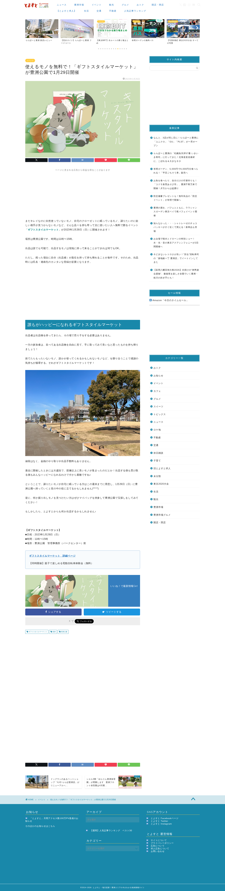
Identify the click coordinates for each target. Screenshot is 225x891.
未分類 (157, 476)
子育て (157, 460)
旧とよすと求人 (162, 468)
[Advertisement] (82, 192)
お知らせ (158, 375)
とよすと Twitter (159, 821)
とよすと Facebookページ (164, 818)
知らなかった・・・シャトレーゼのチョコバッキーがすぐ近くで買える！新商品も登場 (175, 227)
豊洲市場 (79, 4)
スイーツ (158, 406)
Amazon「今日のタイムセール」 (170, 300)
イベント (96, 4)
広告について (158, 846)
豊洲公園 (64, 632)
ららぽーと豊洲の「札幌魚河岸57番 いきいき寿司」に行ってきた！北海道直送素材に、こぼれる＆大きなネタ (176, 157)
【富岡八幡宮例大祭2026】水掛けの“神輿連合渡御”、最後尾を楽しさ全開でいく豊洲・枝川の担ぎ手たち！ (176, 274)
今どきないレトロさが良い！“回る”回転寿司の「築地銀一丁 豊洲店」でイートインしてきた (176, 258)
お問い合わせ (158, 851)
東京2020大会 (161, 483)
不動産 (112, 10)
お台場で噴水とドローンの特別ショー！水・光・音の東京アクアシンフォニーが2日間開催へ (176, 243)
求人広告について (160, 848)
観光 (111, 4)
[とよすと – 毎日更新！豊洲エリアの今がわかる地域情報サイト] (37, 8)
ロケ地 (157, 429)
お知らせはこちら (46, 826)
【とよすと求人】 (66, 10)
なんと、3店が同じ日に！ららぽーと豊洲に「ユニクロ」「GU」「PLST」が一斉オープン (176, 142)
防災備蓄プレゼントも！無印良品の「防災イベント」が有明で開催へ (175, 198)
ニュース (62, 4)
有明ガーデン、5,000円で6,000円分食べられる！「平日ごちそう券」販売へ (176, 171)
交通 (99, 10)
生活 (86, 10)
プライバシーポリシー (162, 843)
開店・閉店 (158, 4)
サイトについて (159, 840)
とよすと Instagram (161, 824)
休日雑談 (158, 453)
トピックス (160, 414)
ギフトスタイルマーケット (37, 632)
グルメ (125, 4)
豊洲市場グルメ (162, 515)
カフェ (157, 391)
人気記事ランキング (135, 10)
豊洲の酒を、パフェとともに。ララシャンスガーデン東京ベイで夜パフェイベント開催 (175, 212)
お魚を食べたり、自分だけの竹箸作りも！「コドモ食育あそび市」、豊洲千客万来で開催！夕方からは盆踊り (175, 184)
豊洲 (54, 632)
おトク (140, 4)
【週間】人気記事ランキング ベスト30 (111, 830)
